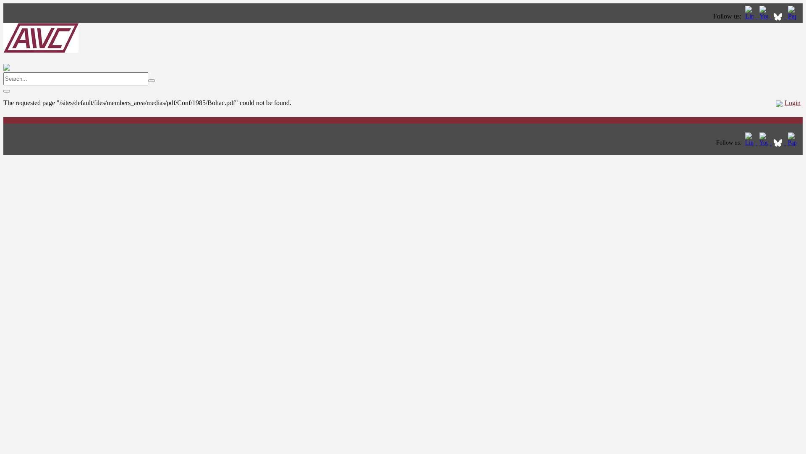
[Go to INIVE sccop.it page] (794, 16)
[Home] (41, 50)
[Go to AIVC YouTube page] (764, 16)
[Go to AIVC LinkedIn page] (750, 16)
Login (793, 102)
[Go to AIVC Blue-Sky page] (779, 16)
